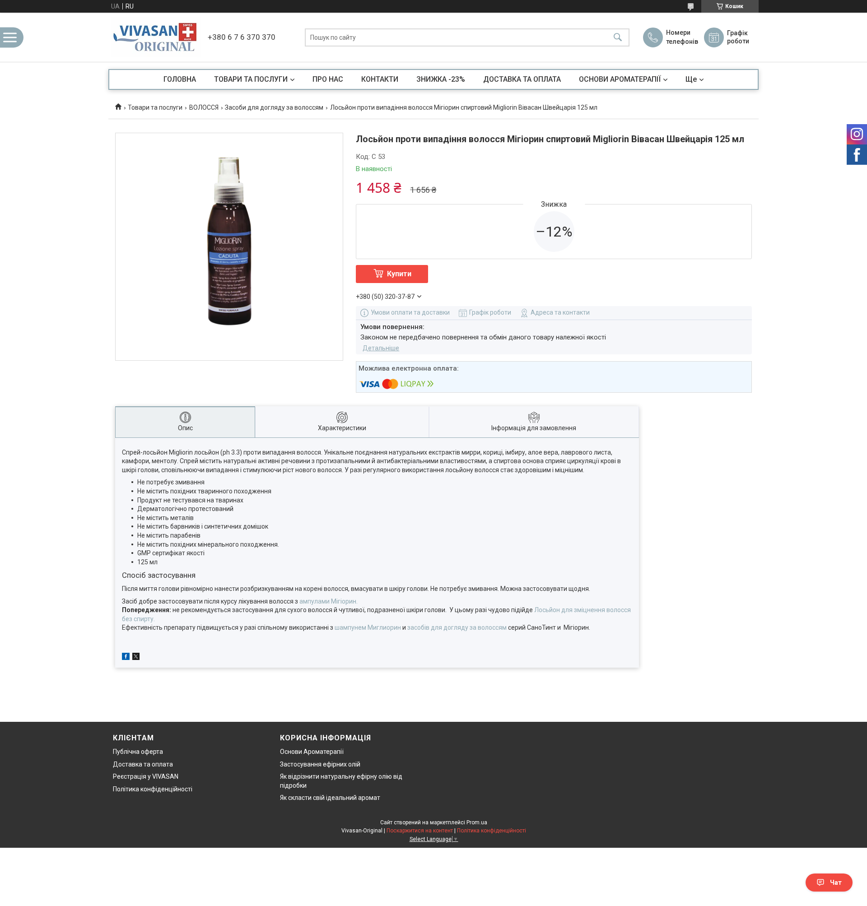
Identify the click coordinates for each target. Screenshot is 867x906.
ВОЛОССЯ (204, 107)
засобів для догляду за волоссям (457, 627)
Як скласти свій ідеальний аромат (330, 797)
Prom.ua (476, 822)
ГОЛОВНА (179, 79)
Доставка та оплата (143, 764)
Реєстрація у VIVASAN (145, 776)
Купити (399, 273)
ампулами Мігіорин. (328, 601)
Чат (836, 882)
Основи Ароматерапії (312, 751)
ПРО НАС (327, 79)
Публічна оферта (138, 751)
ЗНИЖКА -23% (440, 79)
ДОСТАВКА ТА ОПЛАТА (522, 79)
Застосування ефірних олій (320, 764)
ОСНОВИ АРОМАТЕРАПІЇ (620, 79)
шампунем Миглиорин (368, 627)
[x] (136, 657)
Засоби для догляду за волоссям (274, 107)
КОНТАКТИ (379, 79)
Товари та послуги (155, 107)
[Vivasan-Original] (156, 37)
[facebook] (126, 657)
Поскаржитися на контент (420, 830)
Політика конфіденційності (152, 789)
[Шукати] (618, 37)
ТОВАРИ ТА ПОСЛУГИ (251, 79)
